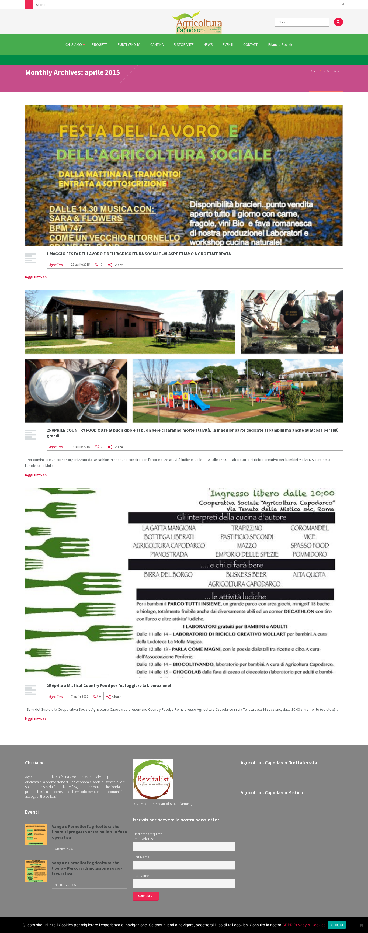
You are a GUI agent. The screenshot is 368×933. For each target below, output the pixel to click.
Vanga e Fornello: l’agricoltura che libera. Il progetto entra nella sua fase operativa (89, 832)
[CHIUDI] (361, 925)
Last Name (141, 875)
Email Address (145, 838)
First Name (141, 857)
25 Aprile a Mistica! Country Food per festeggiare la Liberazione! (109, 685)
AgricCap (56, 264)
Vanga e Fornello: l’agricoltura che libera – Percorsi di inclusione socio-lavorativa (87, 868)
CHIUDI (337, 925)
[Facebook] (343, 5)
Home (313, 71)
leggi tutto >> (36, 277)
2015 (325, 71)
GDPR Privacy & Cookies (303, 924)
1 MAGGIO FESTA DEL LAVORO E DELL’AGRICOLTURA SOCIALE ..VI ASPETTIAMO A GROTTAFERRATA (139, 253)
